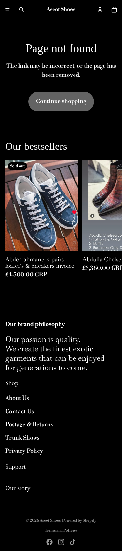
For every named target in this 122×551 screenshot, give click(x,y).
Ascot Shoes (50, 520)
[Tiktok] (72, 542)
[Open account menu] (100, 10)
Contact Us (19, 411)
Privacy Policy (24, 451)
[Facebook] (49, 542)
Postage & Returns (29, 424)
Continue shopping (61, 101)
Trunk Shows (22, 437)
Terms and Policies (61, 530)
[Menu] (7, 9)
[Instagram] (61, 542)
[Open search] (21, 10)
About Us (17, 398)
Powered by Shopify (79, 520)
